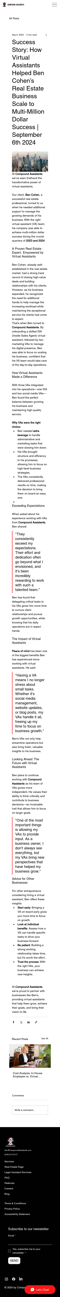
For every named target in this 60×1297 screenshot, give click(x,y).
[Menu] (54, 4)
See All (44, 1038)
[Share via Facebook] (13, 1022)
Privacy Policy (12, 1208)
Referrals (9, 1183)
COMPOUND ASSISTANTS (15, 4)
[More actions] (46, 35)
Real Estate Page (14, 1166)
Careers (8, 1188)
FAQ (6, 1177)
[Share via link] (36, 1022)
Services (9, 1161)
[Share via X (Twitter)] (21, 1022)
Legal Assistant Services (17, 1172)
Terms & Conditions (15, 1203)
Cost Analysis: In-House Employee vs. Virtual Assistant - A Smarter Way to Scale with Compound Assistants (29, 1074)
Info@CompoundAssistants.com (17, 1150)
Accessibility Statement (17, 1214)
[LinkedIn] (21, 1279)
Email (11, 1235)
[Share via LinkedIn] (28, 1022)
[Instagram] (6, 1279)
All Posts (14, 18)
